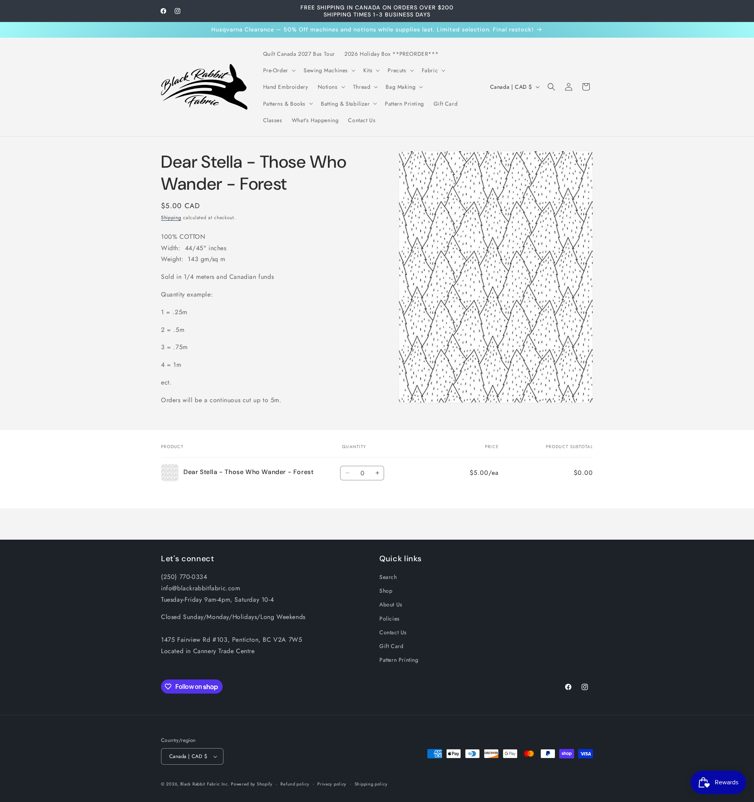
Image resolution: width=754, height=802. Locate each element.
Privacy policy (331, 784)
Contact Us (393, 632)
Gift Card (391, 646)
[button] (278, 70)
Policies (389, 619)
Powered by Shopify (252, 784)
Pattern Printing (399, 660)
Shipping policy (371, 784)
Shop (385, 591)
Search (388, 577)
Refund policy (294, 784)
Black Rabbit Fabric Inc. (204, 784)
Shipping (171, 217)
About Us (391, 604)
